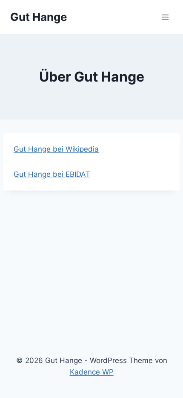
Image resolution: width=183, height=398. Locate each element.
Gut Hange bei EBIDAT (52, 174)
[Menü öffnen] (165, 16)
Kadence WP (92, 372)
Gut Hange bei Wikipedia (56, 149)
